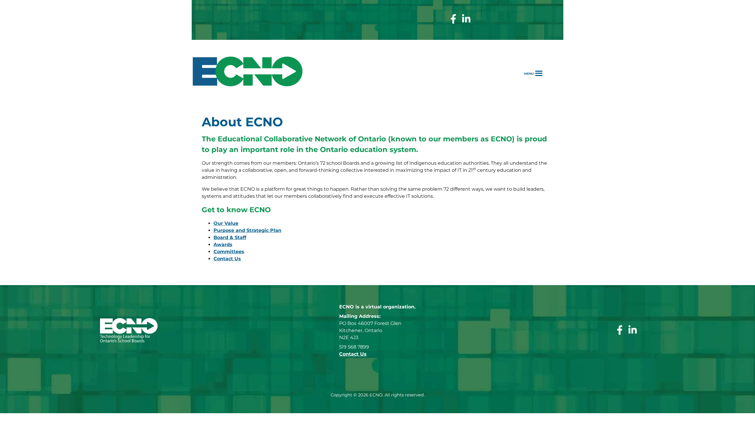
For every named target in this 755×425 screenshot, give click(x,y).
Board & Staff (230, 237)
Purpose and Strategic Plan (247, 230)
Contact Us (227, 258)
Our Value (226, 223)
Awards (223, 244)
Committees (229, 251)
